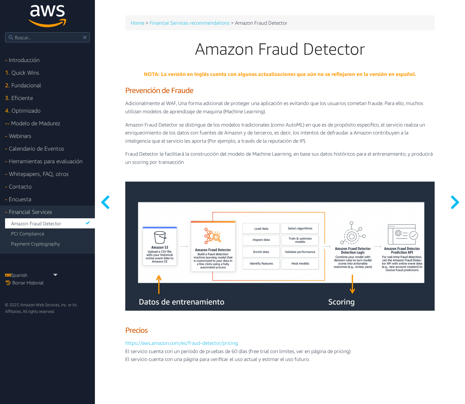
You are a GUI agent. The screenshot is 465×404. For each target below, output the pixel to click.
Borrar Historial (27, 282)
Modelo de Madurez (32, 123)
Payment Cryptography (35, 243)
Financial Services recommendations (190, 23)
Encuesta (18, 199)
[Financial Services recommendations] (105, 202)
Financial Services (28, 211)
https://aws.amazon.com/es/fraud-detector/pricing (181, 343)
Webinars (18, 136)
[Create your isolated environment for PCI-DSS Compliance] (455, 202)
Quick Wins (22, 72)
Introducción (22, 60)
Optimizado (22, 110)
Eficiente (19, 98)
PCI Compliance (27, 233)
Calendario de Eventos (34, 148)
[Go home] (47, 16)
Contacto (18, 186)
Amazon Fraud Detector (36, 223)
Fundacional (23, 85)
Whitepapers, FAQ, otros (37, 174)
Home (137, 23)
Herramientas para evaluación (44, 161)
